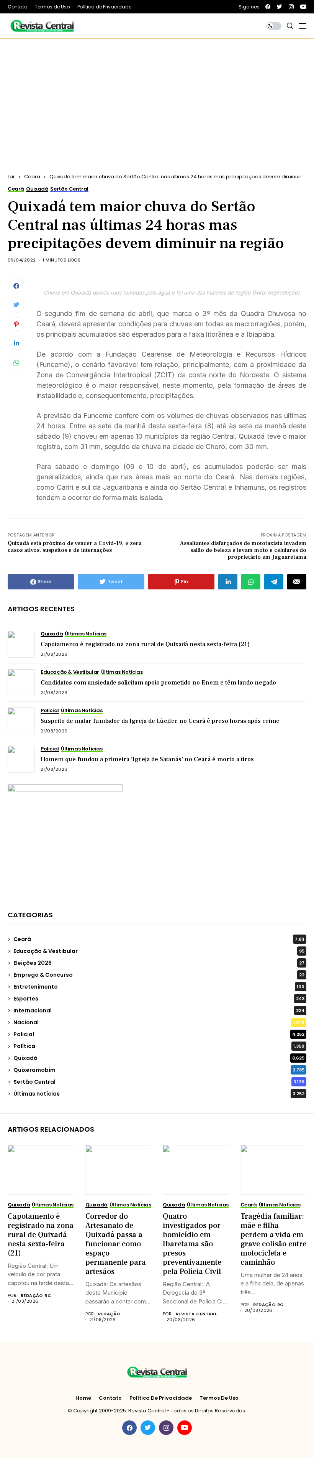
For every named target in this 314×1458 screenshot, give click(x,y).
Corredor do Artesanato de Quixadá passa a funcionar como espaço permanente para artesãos (115, 1244)
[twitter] (279, 7)
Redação (109, 1314)
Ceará (32, 176)
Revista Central (196, 1314)
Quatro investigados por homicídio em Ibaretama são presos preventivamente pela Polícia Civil (192, 1244)
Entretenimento (158, 987)
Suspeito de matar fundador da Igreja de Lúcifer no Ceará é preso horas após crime (160, 721)
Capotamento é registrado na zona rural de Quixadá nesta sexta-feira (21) (145, 644)
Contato (110, 1398)
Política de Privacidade (160, 1398)
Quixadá (158, 1058)
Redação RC (36, 1295)
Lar (11, 176)
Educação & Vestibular (158, 951)
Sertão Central (158, 1082)
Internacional (158, 1010)
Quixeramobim (158, 1070)
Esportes (158, 998)
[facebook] (267, 6)
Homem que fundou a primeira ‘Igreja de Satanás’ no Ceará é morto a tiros (147, 759)
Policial (158, 1034)
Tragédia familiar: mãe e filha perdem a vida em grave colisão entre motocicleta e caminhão (273, 1239)
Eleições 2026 (158, 963)
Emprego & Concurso (158, 975)
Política (158, 1046)
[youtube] (303, 7)
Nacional (158, 1022)
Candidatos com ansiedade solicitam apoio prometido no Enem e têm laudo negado (158, 682)
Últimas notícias (158, 1094)
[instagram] (291, 6)
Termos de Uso (219, 1398)
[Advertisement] (157, 96)
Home (83, 1398)
